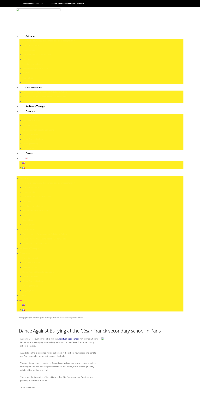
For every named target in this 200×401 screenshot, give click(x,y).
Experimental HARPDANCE (35, 68)
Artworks (30, 36)
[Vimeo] (180, 3)
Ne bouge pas (28, 82)
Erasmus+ (30, 111)
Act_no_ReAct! (29, 148)
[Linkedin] (170, 3)
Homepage (23, 318)
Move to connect (30, 116)
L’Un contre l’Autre (30, 45)
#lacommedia (28, 50)
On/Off (25, 73)
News (30, 318)
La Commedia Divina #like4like (36, 54)
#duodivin (26, 59)
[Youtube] (175, 3)
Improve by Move (30, 134)
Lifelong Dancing (30, 144)
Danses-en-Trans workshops (35, 101)
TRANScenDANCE (31, 120)
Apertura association (68, 339)
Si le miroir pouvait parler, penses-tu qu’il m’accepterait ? (48, 41)
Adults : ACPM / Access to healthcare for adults (44, 97)
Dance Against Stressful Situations (38, 130)
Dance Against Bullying (32, 139)
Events (29, 153)
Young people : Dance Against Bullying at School (44, 92)
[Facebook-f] (161, 3)
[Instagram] (165, 3)
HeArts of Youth (29, 125)
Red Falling (27, 78)
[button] (100, 173)
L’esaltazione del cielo (32, 64)
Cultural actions (33, 87)
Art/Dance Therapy (35, 106)
